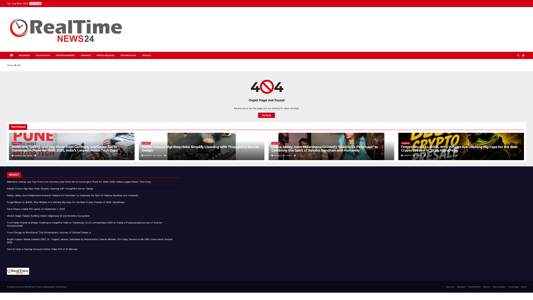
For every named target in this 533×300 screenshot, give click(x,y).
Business (24, 55)
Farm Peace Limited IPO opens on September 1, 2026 (36, 209)
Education (43, 55)
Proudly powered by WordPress (21, 287)
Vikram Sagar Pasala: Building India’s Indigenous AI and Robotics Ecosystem (48, 215)
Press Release (105, 55)
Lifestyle (276, 143)
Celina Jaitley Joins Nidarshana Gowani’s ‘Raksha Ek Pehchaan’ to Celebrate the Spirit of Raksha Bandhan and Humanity (324, 148)
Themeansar (60, 287)
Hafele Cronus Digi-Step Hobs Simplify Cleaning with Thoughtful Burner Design (200, 148)
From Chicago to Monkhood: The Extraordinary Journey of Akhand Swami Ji (49, 232)
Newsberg (47, 287)
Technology (128, 55)
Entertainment (65, 55)
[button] (518, 55)
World (146, 55)
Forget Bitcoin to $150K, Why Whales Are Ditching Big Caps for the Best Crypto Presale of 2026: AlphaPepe (459, 148)
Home (10, 65)
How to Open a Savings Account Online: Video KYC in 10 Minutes (42, 249)
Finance (86, 55)
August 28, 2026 (23, 155)
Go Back (266, 115)
